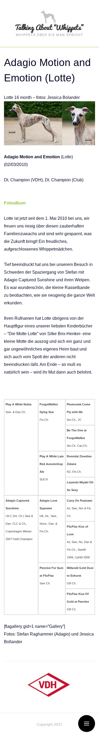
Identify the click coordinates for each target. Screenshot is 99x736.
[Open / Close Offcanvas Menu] (86, 723)
